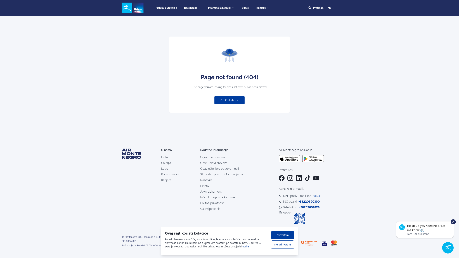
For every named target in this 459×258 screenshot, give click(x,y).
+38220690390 (309, 201)
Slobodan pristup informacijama (221, 174)
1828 (316, 196)
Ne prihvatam (282, 244)
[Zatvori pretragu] (321, 8)
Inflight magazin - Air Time (217, 197)
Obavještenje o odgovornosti (219, 168)
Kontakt (261, 7)
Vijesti (245, 7)
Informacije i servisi (219, 7)
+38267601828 (309, 207)
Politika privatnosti (212, 203)
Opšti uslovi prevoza (213, 163)
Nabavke (206, 180)
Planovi (205, 186)
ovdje (245, 246)
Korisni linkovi (170, 174)
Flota (164, 157)
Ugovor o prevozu (212, 157)
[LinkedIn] (299, 178)
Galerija (166, 163)
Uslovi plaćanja (210, 209)
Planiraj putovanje (166, 7)
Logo (164, 168)
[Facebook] (282, 178)
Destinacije (190, 7)
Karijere (166, 180)
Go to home (232, 100)
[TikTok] (307, 178)
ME (329, 7)
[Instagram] (290, 178)
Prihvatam (282, 235)
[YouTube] (316, 178)
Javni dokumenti (211, 191)
